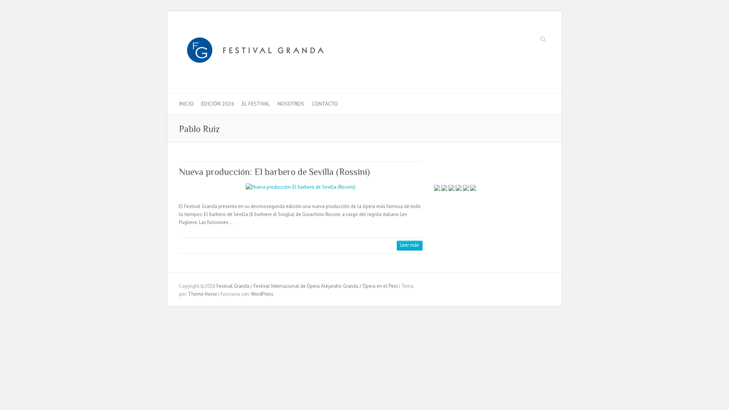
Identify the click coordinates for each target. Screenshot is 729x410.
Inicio (186, 103)
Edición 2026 (217, 103)
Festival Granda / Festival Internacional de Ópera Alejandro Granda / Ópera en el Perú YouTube (532, 40)
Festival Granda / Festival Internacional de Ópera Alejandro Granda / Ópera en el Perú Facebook (509, 40)
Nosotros (291, 103)
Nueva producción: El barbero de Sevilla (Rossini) (274, 172)
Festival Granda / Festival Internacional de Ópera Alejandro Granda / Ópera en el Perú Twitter (521, 40)
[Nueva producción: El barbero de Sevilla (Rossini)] (301, 187)
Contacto (325, 103)
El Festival (256, 103)
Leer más (409, 245)
